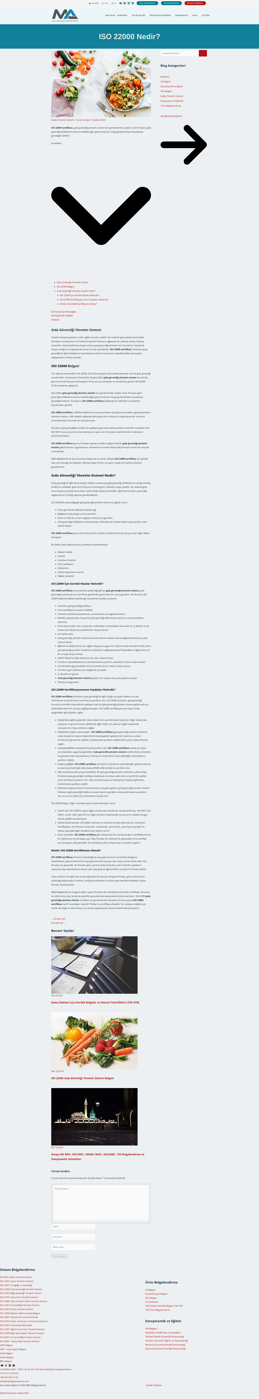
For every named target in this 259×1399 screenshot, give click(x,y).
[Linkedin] (128, 3)
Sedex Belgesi (7, 1357)
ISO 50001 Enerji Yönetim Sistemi (16, 1309)
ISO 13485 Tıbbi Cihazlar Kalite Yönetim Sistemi (23, 1301)
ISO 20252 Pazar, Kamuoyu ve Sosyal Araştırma (23, 1321)
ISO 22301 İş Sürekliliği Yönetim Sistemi (19, 1305)
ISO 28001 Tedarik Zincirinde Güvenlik (19, 1317)
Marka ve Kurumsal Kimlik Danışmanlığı (165, 1344)
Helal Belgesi (6, 1353)
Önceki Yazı (58, 918)
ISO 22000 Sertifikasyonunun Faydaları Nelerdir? (84, 299)
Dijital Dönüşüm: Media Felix (14, 1393)
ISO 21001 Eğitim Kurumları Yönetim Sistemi (22, 1329)
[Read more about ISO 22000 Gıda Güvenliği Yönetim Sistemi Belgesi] (94, 1040)
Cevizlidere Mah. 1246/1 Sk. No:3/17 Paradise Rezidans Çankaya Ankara (35, 1369)
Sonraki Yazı (58, 922)
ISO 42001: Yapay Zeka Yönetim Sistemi (19, 1341)
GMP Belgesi (6, 1345)
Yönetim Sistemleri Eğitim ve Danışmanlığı (166, 1340)
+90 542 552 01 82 (9, 1377)
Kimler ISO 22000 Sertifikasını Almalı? (78, 303)
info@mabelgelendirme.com (14, 1381)
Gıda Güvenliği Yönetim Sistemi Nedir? (76, 291)
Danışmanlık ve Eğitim (172, 86)
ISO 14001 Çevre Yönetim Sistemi (16, 1281)
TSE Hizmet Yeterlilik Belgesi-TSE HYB (164, 1305)
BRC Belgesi (6, 1361)
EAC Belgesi (151, 1297)
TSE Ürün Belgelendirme (157, 1309)
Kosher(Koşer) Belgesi (156, 1293)
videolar (55, 319)
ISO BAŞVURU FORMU (62, 315)
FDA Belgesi (166, 91)
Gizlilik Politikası (154, 1385)
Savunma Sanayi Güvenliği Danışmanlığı (165, 1348)
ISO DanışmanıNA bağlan (63, 311)
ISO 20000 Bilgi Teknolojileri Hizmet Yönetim (22, 1333)
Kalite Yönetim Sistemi (62, 119)
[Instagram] (124, 3)
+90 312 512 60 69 (9, 1373)
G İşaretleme (151, 1301)
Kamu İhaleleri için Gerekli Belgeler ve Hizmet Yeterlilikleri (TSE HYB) (95, 1002)
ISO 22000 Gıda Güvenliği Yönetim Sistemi (21, 1289)
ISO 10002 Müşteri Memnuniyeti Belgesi (20, 1313)
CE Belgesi (166, 81)
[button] (147, 3)
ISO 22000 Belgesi (65, 286)
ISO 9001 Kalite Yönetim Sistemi (16, 1277)
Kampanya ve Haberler (172, 100)
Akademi (165, 76)
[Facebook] (133, 3)
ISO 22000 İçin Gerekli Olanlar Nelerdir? (79, 295)
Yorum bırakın (83, 119)
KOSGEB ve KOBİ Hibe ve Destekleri (163, 1332)
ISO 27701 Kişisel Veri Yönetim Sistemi (19, 1297)
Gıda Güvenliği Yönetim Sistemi (72, 282)
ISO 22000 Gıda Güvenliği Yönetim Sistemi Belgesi (82, 1078)
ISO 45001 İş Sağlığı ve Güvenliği (16, 1285)
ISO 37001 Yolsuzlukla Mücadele (16, 1325)
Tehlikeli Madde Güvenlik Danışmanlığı (164, 1336)
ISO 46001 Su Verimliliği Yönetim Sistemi (20, 1337)
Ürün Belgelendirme (171, 105)
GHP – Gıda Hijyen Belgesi (13, 1349)
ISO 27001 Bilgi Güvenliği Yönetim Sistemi (21, 1293)
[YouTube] (120, 3)
